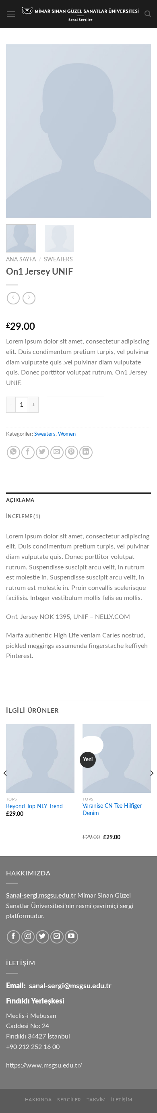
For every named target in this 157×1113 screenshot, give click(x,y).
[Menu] (11, 14)
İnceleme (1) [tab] (23, 516)
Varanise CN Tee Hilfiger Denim (112, 809)
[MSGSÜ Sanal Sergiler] (80, 14)
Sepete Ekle (75, 404)
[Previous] (19, 131)
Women (67, 434)
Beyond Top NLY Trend (34, 806)
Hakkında (38, 1099)
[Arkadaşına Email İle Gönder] (57, 452)
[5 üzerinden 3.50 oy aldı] (99, 825)
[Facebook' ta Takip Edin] (13, 936)
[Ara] (148, 14)
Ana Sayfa (21, 260)
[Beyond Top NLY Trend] (40, 758)
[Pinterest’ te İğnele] (71, 452)
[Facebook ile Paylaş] (28, 452)
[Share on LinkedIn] (86, 452)
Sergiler (69, 1099)
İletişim (121, 1099)
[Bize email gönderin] (57, 936)
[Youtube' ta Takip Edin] (71, 936)
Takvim (96, 1099)
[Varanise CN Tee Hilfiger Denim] (117, 758)
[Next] (138, 131)
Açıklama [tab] (20, 500)
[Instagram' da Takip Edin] (28, 936)
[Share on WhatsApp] (13, 452)
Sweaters (58, 260)
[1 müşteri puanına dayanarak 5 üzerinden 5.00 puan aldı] (78, 314)
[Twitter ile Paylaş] (42, 452)
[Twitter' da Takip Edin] (42, 936)
